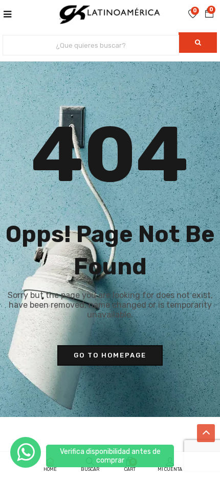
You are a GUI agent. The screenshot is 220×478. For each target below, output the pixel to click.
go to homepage (110, 355)
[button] (209, 13)
